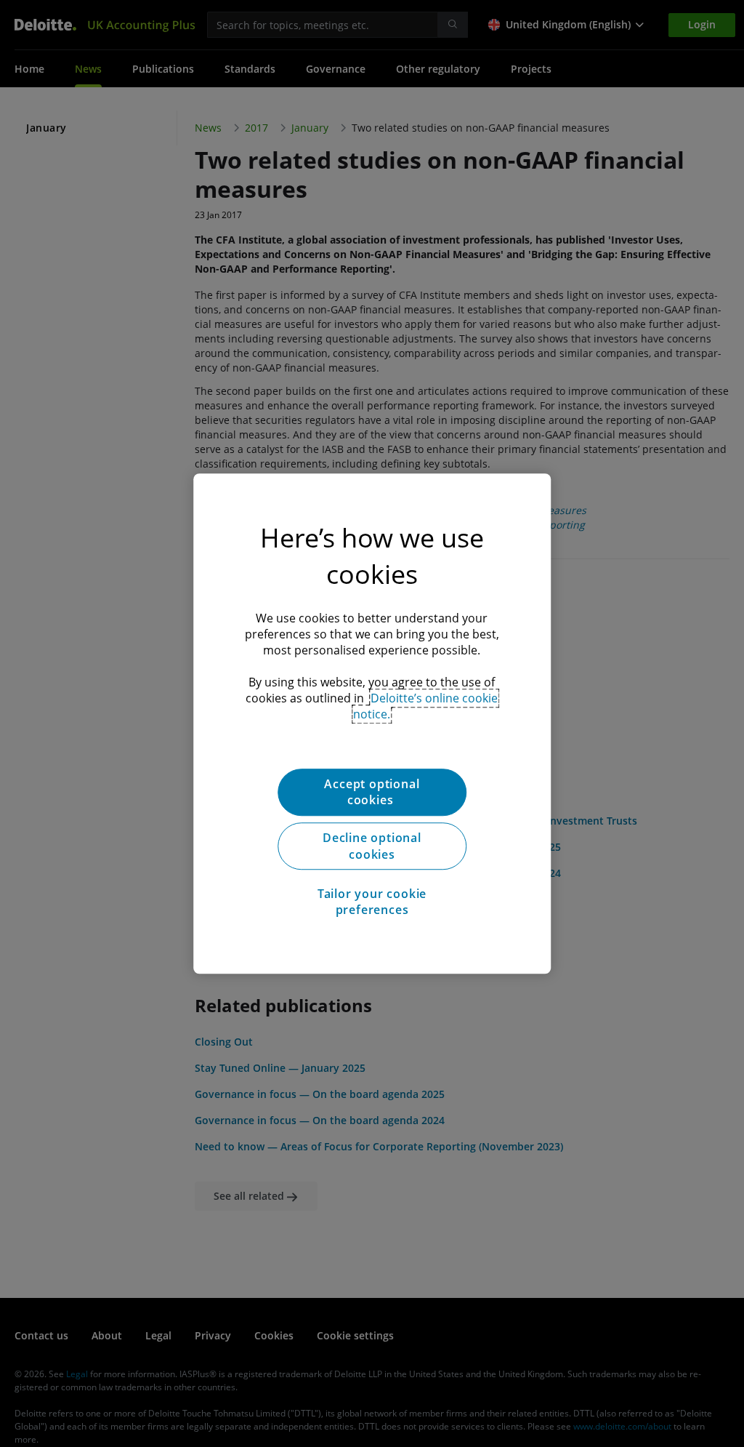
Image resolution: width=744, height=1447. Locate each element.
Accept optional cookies (371, 792)
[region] (372, 723)
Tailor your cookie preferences (372, 902)
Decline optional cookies (372, 846)
